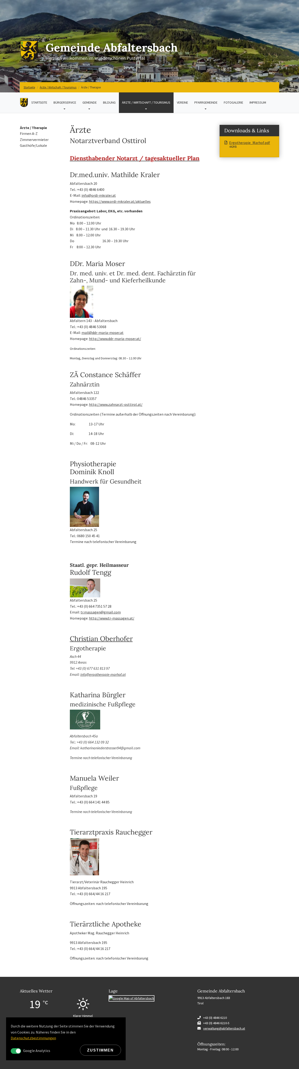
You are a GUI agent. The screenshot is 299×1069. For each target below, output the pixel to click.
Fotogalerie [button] (235, 102)
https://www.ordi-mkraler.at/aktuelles (120, 201)
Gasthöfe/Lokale (33, 145)
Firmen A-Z (29, 133)
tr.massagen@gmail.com (101, 612)
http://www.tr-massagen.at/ (111, 618)
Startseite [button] (40, 102)
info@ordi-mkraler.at (99, 195)
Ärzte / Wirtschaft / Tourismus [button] (148, 102)
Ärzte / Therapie (33, 127)
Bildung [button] (111, 102)
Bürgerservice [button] (66, 102)
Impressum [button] (259, 102)
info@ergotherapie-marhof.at (103, 674)
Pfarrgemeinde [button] (207, 102)
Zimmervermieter (34, 139)
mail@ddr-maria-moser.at (103, 332)
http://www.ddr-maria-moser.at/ (115, 338)
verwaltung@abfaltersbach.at (224, 1028)
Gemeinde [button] (91, 102)
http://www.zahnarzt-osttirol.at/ (115, 404)
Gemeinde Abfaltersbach (112, 47)
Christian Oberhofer (101, 638)
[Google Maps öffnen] (131, 998)
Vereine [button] (184, 102)
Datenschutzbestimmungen (33, 1038)
